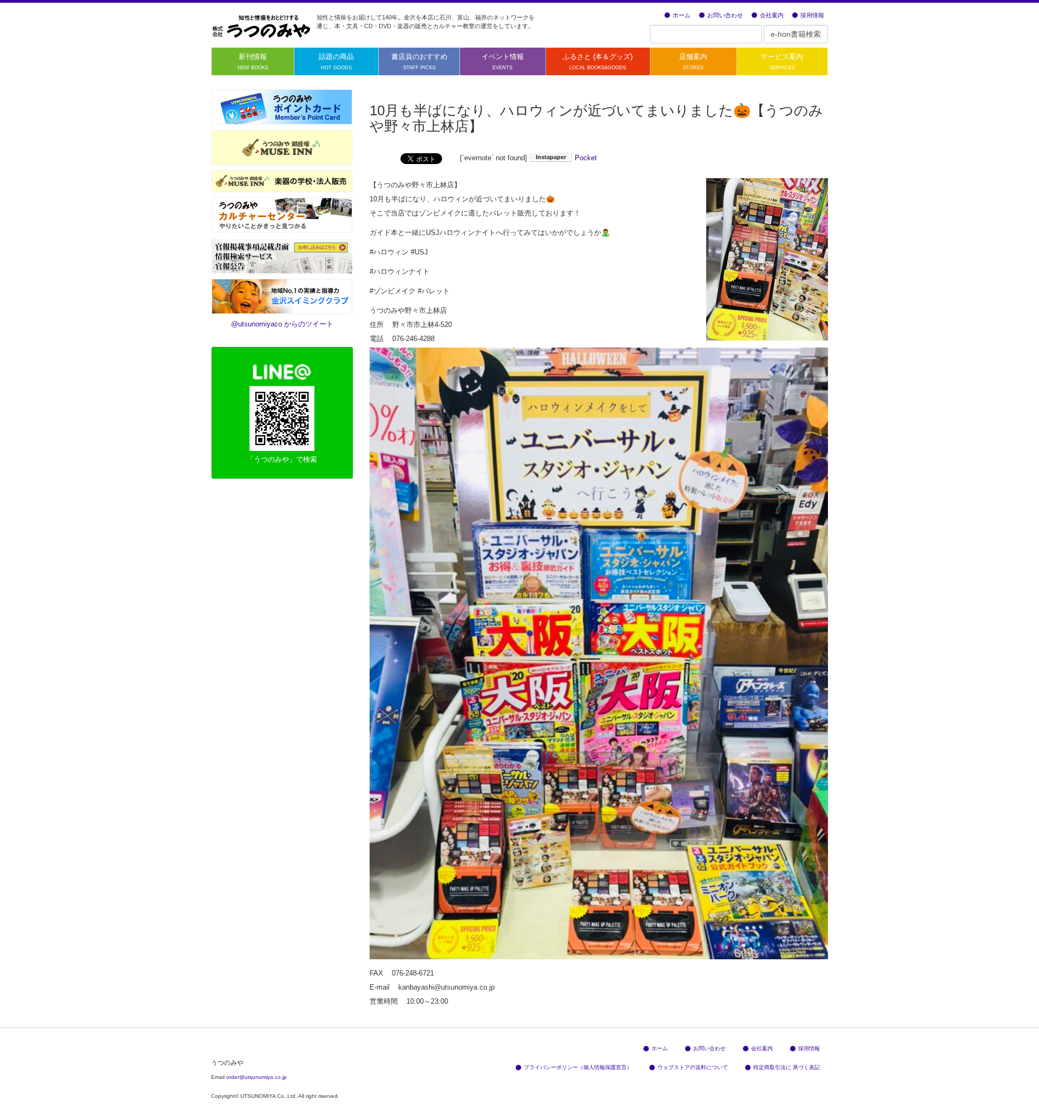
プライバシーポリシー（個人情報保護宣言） (578, 1067)
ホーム (682, 15)
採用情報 (812, 15)
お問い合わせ (725, 15)
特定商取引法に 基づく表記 (786, 1067)
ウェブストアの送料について (692, 1067)
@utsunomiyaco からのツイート (282, 324)
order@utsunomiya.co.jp (256, 1077)
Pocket (586, 158)
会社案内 (772, 15)
